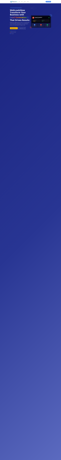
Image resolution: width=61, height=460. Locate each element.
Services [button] (25, 1)
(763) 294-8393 (48, 1)
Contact (28, 1)
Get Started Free (13, 28)
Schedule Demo (21, 28)
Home (19, 1)
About (22, 1)
